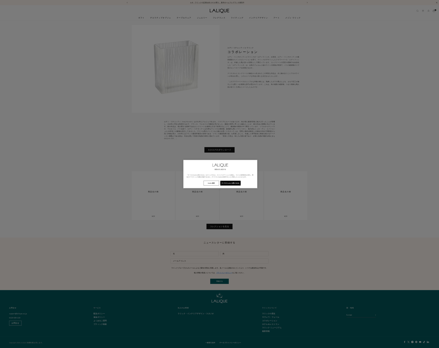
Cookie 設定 (211, 183)
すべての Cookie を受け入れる (230, 183)
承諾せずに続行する (220, 169)
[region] (220, 174)
